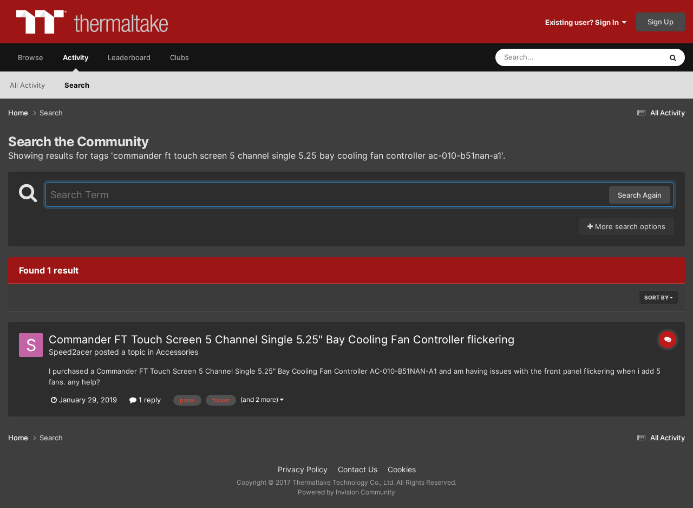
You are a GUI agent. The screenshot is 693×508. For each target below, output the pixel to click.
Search (76, 85)
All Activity (27, 85)
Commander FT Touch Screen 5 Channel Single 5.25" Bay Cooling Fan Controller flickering (281, 339)
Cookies (402, 469)
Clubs (179, 57)
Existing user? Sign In (583, 22)
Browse (30, 57)
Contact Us (357, 469)
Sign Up (661, 21)
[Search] (673, 57)
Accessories (177, 351)
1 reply (148, 399)
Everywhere (628, 57)
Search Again (640, 195)
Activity (75, 57)
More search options (629, 226)
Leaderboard (129, 57)
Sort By (657, 297)
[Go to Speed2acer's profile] (31, 345)
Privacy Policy (303, 469)
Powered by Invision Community (346, 492)
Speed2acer (70, 351)
